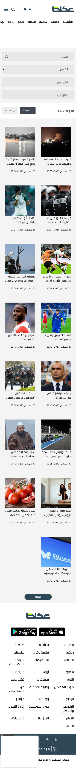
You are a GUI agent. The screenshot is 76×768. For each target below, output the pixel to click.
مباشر (20, 699)
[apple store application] (52, 631)
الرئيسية (68, 21)
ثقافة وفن (41, 652)
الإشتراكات (17, 718)
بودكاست (42, 699)
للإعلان (69, 718)
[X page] (56, 740)
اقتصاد (32, 21)
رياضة (11, 21)
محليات (55, 21)
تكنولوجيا (17, 679)
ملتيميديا (42, 660)
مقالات (69, 660)
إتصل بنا (43, 718)
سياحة (19, 672)
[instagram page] (47, 740)
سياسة (43, 21)
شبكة (26, 110)
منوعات (18, 652)
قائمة (8, 110)
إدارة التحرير (15, 706)
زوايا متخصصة (39, 687)
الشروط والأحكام (68, 708)
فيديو (21, 21)
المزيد (38, 596)
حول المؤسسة (38, 706)
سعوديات (67, 672)
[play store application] (24, 631)
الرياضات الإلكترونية (16, 662)
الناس (70, 679)
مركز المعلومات (16, 689)
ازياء (46, 672)
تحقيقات (43, 679)
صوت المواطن (64, 687)
